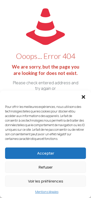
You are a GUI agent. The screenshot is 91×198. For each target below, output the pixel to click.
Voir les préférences (45, 181)
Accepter (45, 153)
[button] (83, 97)
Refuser (46, 167)
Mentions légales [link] (46, 192)
